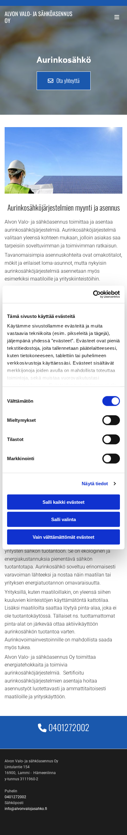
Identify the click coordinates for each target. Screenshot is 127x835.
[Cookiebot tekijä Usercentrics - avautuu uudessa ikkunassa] (93, 294)
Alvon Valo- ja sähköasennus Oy (38, 17)
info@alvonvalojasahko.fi (26, 809)
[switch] (111, 420)
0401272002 (68, 727)
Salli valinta (63, 519)
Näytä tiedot (95, 483)
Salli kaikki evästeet (63, 501)
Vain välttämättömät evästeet (63, 536)
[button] (64, 80)
